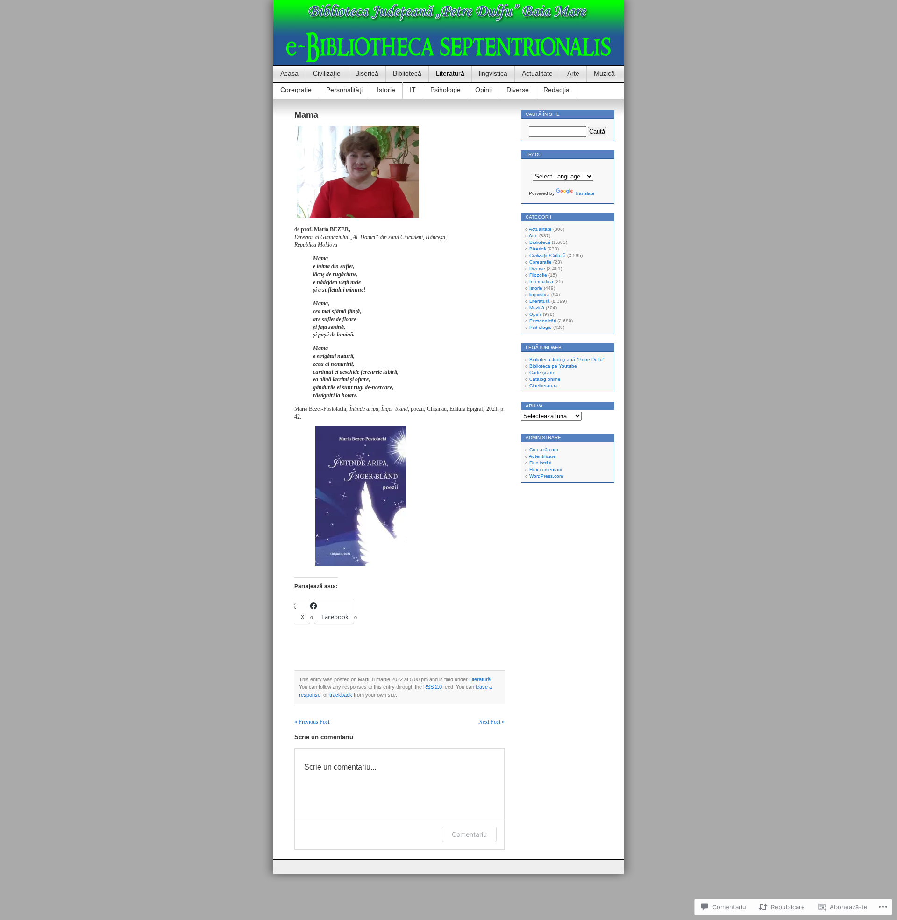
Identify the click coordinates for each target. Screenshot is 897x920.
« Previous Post (311, 722)
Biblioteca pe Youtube (553, 366)
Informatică (541, 281)
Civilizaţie (327, 73)
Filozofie (538, 275)
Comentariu (469, 834)
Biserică (366, 73)
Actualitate (537, 73)
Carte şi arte (542, 372)
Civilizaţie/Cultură (547, 255)
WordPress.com (546, 475)
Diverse (517, 89)
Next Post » (491, 722)
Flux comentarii (545, 469)
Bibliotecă (407, 73)
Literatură (450, 73)
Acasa (289, 73)
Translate (585, 193)
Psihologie (445, 89)
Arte (573, 73)
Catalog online (545, 379)
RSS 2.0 (432, 687)
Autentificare (542, 456)
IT (413, 89)
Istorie (386, 89)
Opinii (483, 89)
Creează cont (543, 449)
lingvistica (493, 73)
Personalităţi (344, 89)
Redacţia (556, 89)
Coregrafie (296, 89)
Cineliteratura (543, 385)
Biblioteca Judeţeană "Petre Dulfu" (567, 359)
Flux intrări (540, 462)
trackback (340, 695)
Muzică (604, 73)
